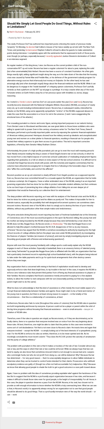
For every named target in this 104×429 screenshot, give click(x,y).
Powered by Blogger (53, 422)
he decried (30, 47)
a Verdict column (25, 102)
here (72, 102)
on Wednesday (56, 224)
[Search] (100, 7)
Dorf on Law (16, 6)
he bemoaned (31, 50)
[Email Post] (13, 403)
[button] (95, 24)
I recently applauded (53, 56)
